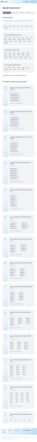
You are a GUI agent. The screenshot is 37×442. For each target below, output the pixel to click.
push (14, 37)
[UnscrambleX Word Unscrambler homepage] (4, 1)
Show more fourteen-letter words (16, 128)
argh (11, 367)
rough (18, 67)
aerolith (22, 270)
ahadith (20, 297)
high (27, 67)
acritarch (12, 245)
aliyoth (11, 299)
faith (6, 56)
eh (15, 420)
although (22, 275)
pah (22, 401)
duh (16, 394)
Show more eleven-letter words (16, 208)
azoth (11, 347)
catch (14, 39)
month (6, 27)
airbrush (12, 274)
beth (11, 371)
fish (14, 56)
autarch (12, 301)
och (11, 401)
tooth (28, 52)
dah (27, 393)
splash (6, 42)
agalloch (12, 272)
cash (24, 374)
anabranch (23, 248)
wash (26, 26)
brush (30, 57)
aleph (18, 343)
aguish (11, 319)
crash (26, 37)
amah (11, 365)
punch (15, 41)
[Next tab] (33, 15)
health (10, 56)
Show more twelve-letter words (16, 181)
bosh (11, 372)
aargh (11, 342)
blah (24, 371)
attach (19, 323)
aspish (11, 323)
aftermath (23, 245)
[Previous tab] (31, 15)
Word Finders (25, 1)
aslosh (27, 321)
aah (11, 393)
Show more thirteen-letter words (16, 154)
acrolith (12, 268)
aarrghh (12, 292)
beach (15, 57)
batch (25, 347)
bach (11, 369)
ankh (17, 365)
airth (25, 342)
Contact (4, 432)
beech (18, 348)
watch (19, 39)
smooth (6, 69)
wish (10, 37)
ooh (16, 401)
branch (6, 57)
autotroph (12, 251)
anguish (21, 299)
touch (6, 41)
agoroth (12, 297)
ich (21, 398)
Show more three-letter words (16, 406)
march (10, 41)
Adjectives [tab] (22, 12)
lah (27, 398)
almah (25, 343)
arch (24, 365)
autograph (23, 250)
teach (30, 26)
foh (21, 396)
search (29, 41)
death (23, 54)
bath (10, 52)
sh (24, 420)
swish (22, 37)
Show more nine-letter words (16, 254)
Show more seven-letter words (16, 303)
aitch (11, 343)
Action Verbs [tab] (28, 12)
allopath (12, 275)
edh (22, 394)
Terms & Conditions (26, 430)
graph (25, 57)
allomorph (23, 246)
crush (31, 37)
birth (14, 54)
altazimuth (24, 224)
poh (11, 403)
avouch (27, 323)
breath (27, 54)
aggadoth (22, 272)
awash (25, 345)
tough (23, 67)
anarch (11, 321)
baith (18, 347)
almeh (11, 345)
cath (11, 376)
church (26, 56)
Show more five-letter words (15, 351)
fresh (18, 26)
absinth (20, 294)
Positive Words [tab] (15, 12)
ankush (19, 321)
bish (17, 371)
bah (22, 393)
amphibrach (24, 226)
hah (27, 396)
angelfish (12, 250)
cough (24, 41)
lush (11, 69)
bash (17, 369)
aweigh (12, 325)
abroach (12, 294)
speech (20, 57)
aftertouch (12, 224)
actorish (22, 268)
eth (27, 394)
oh (19, 420)
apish (18, 345)
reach (28, 39)
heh (11, 398)
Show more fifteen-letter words (16, 103)
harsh (14, 67)
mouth (23, 52)
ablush (19, 318)
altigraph (12, 248)
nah (16, 399)
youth (10, 54)
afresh (27, 318)
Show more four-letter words (16, 378)
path (6, 26)
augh (17, 367)
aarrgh (11, 318)
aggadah (21, 296)
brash (15, 69)
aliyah (19, 319)
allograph (12, 246)
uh (28, 420)
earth (14, 26)
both (17, 372)
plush (23, 69)
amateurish (12, 226)
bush (22, 56)
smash (10, 39)
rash (19, 69)
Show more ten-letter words (15, 230)
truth (10, 26)
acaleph (12, 296)
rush (18, 37)
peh (27, 401)
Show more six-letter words (15, 327)
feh (16, 396)
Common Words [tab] (7, 12)
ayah (24, 367)
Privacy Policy (17, 430)
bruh (24, 372)
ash (16, 393)
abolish (20, 292)
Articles (9, 430)
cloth (14, 52)
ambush (28, 319)
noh (22, 399)
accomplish (12, 223)
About (4, 430)
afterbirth (24, 223)
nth (27, 399)
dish (18, 56)
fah (11, 396)
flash (6, 39)
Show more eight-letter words (16, 278)
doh (11, 394)
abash (18, 342)
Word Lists (33, 1)
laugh (20, 41)
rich (22, 26)
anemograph (13, 228)
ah (10, 420)
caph (17, 374)
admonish (12, 270)
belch (25, 348)
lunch (11, 57)
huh (16, 398)
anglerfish (24, 228)
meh (11, 399)
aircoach (22, 274)
